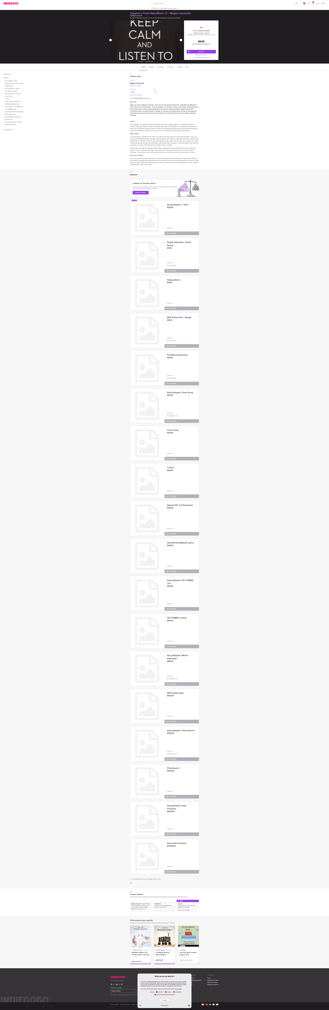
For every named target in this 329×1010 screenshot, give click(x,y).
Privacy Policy (114, 1004)
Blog (191, 982)
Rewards (6, 77)
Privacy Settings (135, 1004)
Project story (7, 74)
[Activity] (312, 3)
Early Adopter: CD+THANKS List (14, 106)
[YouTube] (117, 984)
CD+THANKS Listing (10, 109)
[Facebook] (111, 984)
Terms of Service (125, 1004)
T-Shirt (7, 99)
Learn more (142, 909)
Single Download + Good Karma (14, 83)
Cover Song (8, 96)
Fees (208, 978)
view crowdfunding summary (201, 57)
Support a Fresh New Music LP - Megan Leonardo (160, 13)
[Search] (154, 3)
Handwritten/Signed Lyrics (12, 104)
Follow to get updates (184, 910)
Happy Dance (9, 86)
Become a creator (212, 982)
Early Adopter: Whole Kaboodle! (14, 111)
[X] (114, 984)
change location (172, 8)
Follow (201, 51)
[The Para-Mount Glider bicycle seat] (188, 936)
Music (132, 91)
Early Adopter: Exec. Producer (13, 122)
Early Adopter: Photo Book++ (13, 117)
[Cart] (308, 3)
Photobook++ (9, 119)
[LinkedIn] (121, 984)
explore (172, 923)
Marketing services (212, 980)
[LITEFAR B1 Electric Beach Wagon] (164, 936)
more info (132, 85)
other (155, 91)
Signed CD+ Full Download (12, 101)
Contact (192, 978)
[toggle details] (151, 963)
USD (296, 3)
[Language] (304, 3)
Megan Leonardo (137, 15)
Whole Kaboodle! (10, 114)
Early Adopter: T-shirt (11, 81)
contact (138, 85)
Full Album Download (11, 91)
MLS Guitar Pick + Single (12, 88)
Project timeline (8, 129)
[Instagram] (119, 984)
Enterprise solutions (212, 984)
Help (171, 897)
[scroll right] (181, 40)
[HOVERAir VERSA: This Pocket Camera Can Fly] (140, 936)
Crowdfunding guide (181, 897)
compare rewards (140, 192)
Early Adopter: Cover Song (12, 93)
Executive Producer (10, 124)
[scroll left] (110, 40)
